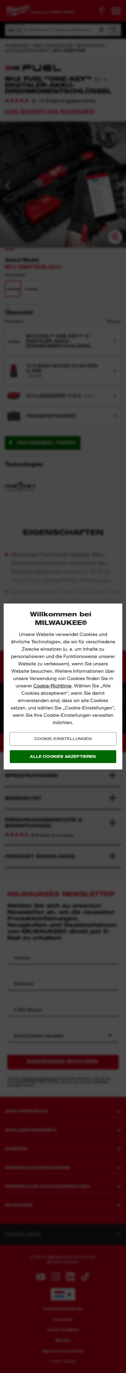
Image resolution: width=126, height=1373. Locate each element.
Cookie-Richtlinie (52, 685)
